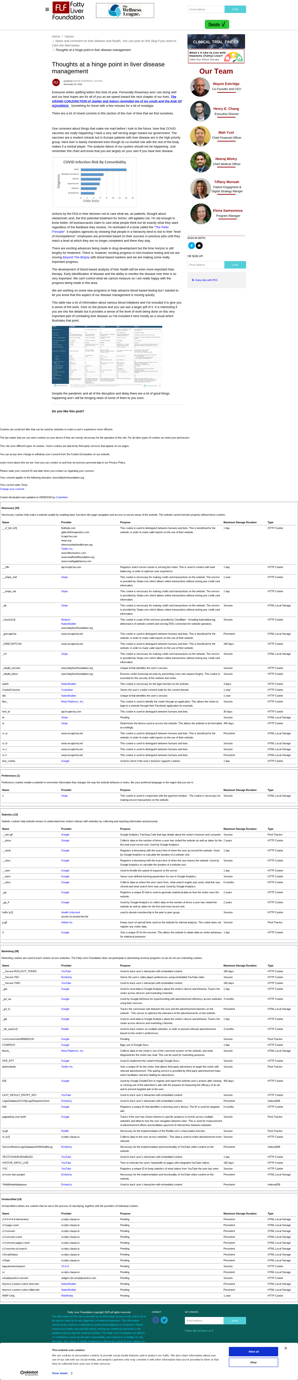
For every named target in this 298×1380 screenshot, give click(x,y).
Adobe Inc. (67, 922)
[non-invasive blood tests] (107, 356)
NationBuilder (68, 623)
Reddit (64, 1028)
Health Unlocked (70, 912)
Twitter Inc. (67, 548)
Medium (65, 619)
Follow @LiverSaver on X (199, 1330)
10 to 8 (65, 1266)
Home (56, 36)
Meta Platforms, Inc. (72, 701)
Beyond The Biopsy (76, 257)
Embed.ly (66, 977)
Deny (253, 1362)
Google (65, 760)
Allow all (253, 1351)
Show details (60, 1373)
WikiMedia (67, 1295)
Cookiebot (61, 497)
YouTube (66, 971)
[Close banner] (286, 1348)
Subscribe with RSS (206, 280)
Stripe (64, 577)
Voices (69, 36)
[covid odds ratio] (94, 182)
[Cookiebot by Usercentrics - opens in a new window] (29, 1373)
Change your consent (12, 488)
